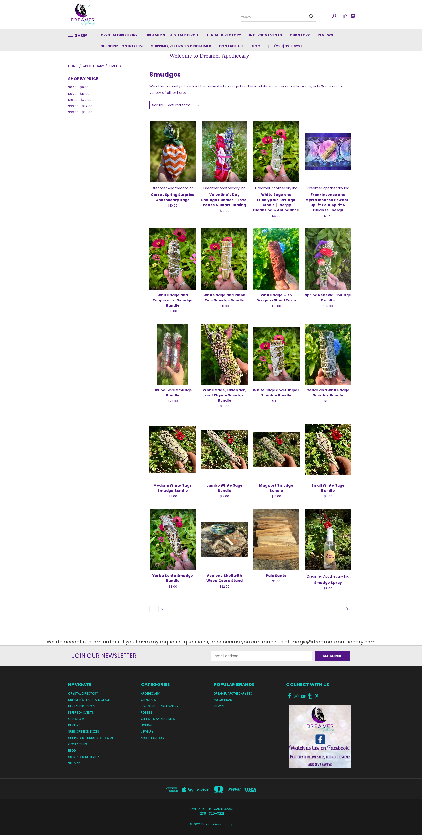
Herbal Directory (224, 35)
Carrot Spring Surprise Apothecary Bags (173, 197)
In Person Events (265, 35)
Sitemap (74, 763)
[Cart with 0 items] (352, 15)
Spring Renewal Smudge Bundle (328, 298)
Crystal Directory (119, 35)
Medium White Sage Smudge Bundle (172, 488)
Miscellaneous (152, 738)
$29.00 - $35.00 (80, 112)
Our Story (300, 35)
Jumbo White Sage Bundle (224, 488)
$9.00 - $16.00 (78, 93)
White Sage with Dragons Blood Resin (276, 298)
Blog (255, 46)
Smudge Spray (328, 582)
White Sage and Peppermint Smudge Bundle (172, 300)
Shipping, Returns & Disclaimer (181, 46)
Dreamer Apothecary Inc (233, 693)
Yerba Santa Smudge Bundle (172, 578)
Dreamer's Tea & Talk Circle (172, 35)
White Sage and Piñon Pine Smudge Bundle (224, 298)
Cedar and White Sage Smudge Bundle (328, 393)
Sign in (73, 757)
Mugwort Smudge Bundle (276, 488)
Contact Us (231, 46)
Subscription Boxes (120, 46)
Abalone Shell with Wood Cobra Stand (224, 578)
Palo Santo (276, 575)
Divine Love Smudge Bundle (172, 393)
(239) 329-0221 (288, 46)
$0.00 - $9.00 (78, 87)
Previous (409, 820)
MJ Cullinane (223, 700)
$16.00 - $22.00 (79, 99)
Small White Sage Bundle (328, 488)
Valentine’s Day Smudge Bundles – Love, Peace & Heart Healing (224, 199)
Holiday (147, 725)
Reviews (325, 35)
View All (220, 706)
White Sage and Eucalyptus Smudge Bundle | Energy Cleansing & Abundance (276, 202)
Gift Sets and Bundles (158, 719)
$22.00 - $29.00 (80, 106)
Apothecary (150, 693)
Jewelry (147, 731)
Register (92, 757)
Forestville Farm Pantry (159, 706)
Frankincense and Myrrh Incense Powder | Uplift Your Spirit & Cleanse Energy (328, 202)
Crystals (148, 700)
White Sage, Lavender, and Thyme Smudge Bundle (224, 395)
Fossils (146, 712)
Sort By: (158, 105)
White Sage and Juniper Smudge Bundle (276, 393)
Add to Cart (172, 151)
